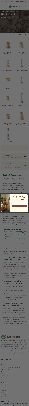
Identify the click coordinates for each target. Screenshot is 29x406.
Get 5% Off (19, 206)
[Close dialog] (27, 195)
